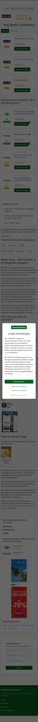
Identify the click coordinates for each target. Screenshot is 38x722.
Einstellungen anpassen (19, 390)
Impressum (23, 395)
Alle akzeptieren (19, 381)
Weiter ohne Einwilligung (19, 386)
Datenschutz (15, 395)
